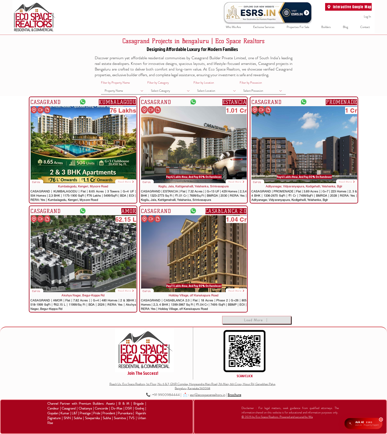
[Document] (47, 109)
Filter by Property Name (115, 82)
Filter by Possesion (251, 82)
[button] (261, 27)
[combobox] (124, 90)
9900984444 (169, 394)
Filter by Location (204, 82)
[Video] (40, 109)
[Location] (34, 109)
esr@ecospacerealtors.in (207, 394)
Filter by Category (158, 82)
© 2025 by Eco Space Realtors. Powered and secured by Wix (277, 417)
